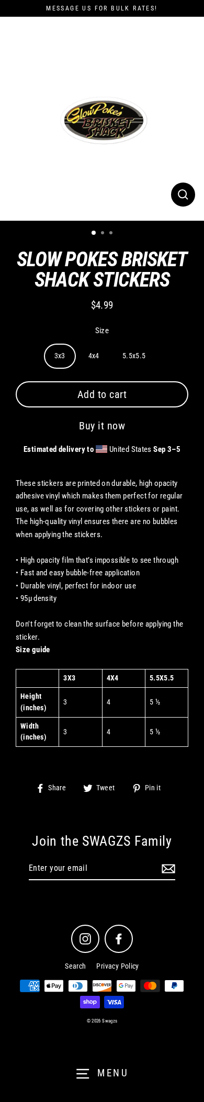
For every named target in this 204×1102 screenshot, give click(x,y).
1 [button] (94, 233)
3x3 (59, 355)
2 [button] (103, 233)
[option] (102, 119)
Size (102, 330)
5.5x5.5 (134, 355)
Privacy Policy (117, 966)
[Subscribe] (166, 868)
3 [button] (112, 233)
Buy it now (102, 425)
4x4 (93, 355)
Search (75, 966)
